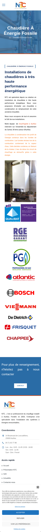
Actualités (7, 478)
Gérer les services (20, 506)
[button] (38, 487)
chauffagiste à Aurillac (27, 124)
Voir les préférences (20, 524)
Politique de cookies (19, 529)
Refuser (20, 518)
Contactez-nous (9, 482)
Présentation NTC (10, 470)
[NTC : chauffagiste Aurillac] (20, 5)
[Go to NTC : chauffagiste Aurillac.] (10, 37)
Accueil (6, 466)
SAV (5, 474)
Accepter (20, 512)
